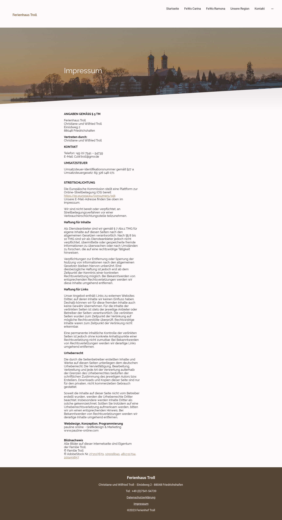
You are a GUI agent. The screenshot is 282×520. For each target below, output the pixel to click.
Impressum (141, 503)
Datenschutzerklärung (141, 497)
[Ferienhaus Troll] (25, 20)
